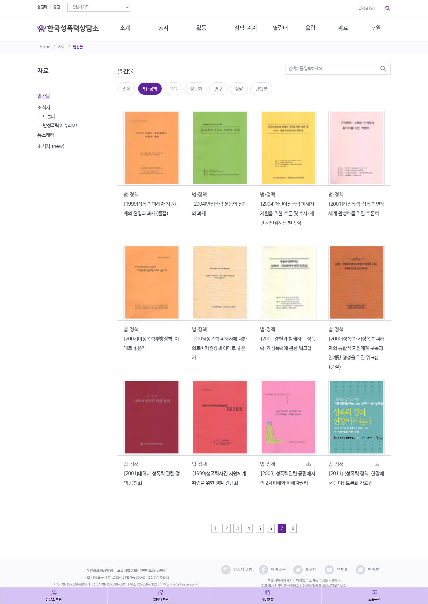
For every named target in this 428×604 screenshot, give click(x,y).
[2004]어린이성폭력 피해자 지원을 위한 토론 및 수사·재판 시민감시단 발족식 (287, 213)
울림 (56, 7)
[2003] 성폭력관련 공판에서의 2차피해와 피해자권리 (287, 478)
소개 (125, 28)
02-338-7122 (147, 584)
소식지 (43, 108)
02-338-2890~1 (78, 584)
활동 (201, 28)
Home (45, 47)
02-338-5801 (117, 584)
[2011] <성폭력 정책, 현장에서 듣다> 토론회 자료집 (356, 478)
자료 (61, 47)
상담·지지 (246, 28)
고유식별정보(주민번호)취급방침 (142, 571)
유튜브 (342, 569)
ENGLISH (366, 8)
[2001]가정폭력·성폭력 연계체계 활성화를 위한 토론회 (356, 209)
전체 (126, 89)
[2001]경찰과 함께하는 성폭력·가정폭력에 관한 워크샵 (287, 343)
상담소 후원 (53, 599)
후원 (375, 28)
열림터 (42, 7)
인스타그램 (242, 569)
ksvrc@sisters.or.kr (184, 584)
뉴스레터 (46, 135)
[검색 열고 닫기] (388, 8)
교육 (173, 89)
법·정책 (150, 89)
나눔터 (49, 116)
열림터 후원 (161, 599)
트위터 (311, 569)
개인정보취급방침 (99, 571)
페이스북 (278, 569)
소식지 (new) (51, 147)
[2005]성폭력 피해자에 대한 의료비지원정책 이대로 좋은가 (219, 348)
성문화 (196, 89)
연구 (218, 89)
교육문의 (374, 599)
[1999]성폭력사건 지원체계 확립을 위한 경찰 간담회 (219, 478)
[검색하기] (383, 69)
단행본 (261, 89)
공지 (163, 28)
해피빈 (373, 569)
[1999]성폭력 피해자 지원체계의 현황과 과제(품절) (151, 209)
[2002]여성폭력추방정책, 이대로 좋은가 (151, 343)
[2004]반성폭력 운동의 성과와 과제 (219, 209)
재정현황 (268, 599)
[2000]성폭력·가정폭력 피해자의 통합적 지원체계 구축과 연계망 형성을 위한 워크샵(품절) (356, 353)
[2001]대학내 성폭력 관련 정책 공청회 (151, 478)
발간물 (78, 47)
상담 (239, 89)
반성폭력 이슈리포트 (61, 125)
